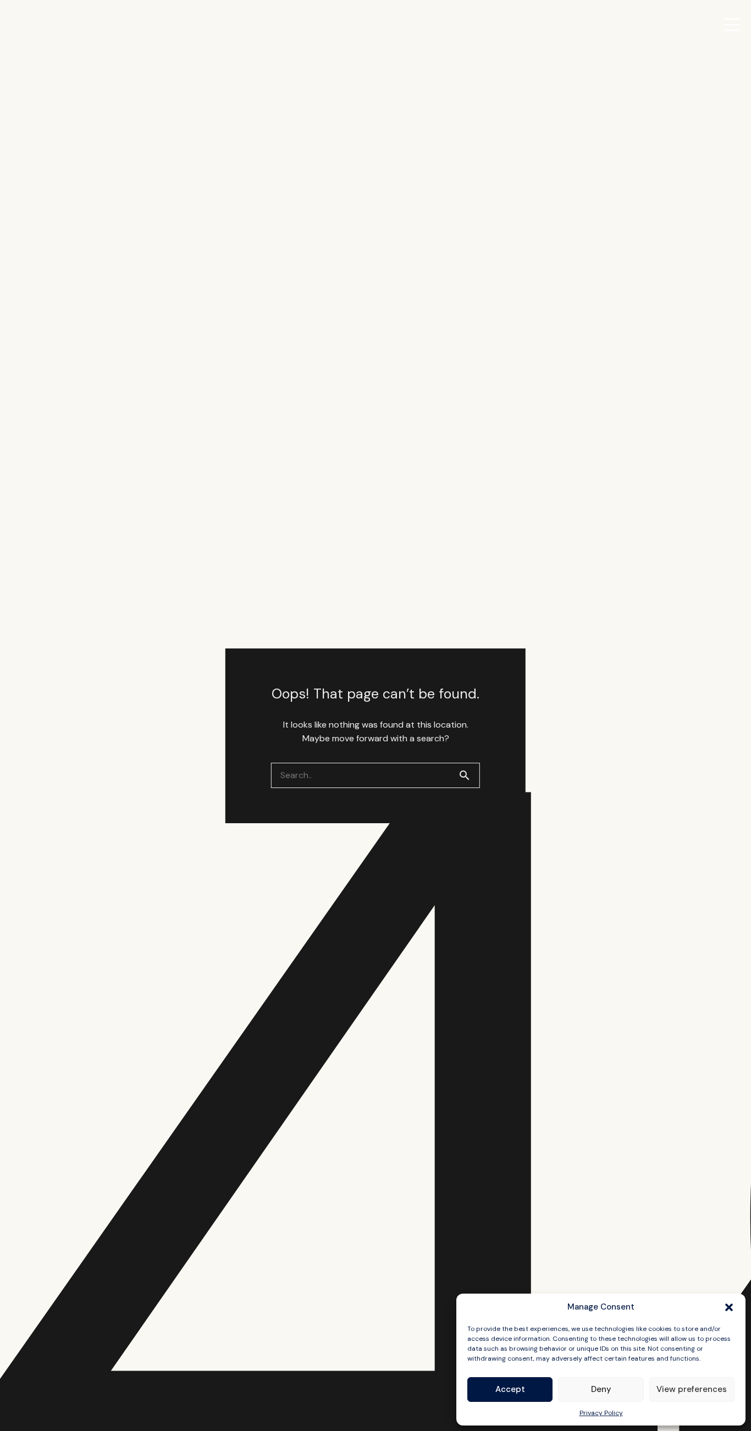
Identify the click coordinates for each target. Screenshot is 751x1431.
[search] (469, 775)
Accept (510, 1389)
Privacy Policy (601, 1412)
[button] (729, 1307)
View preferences (691, 1389)
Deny (601, 1389)
